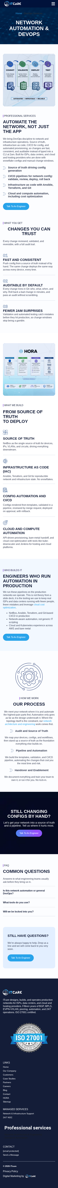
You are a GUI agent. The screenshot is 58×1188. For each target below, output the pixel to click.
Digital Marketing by (14, 1176)
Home (19, 13)
